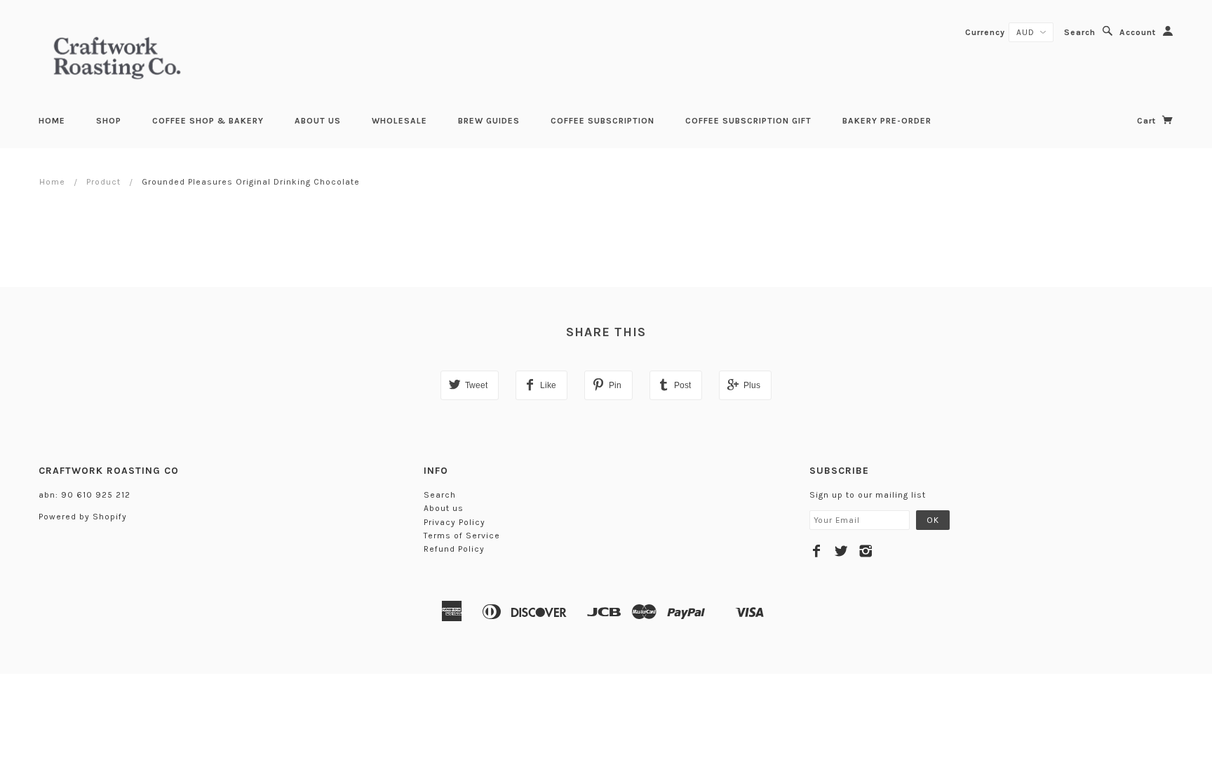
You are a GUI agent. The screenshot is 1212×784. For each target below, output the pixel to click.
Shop (108, 121)
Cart (1148, 121)
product (103, 182)
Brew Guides (489, 121)
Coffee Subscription (602, 121)
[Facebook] (816, 551)
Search (1080, 32)
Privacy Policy (454, 522)
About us (318, 121)
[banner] (117, 56)
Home (52, 121)
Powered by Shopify (83, 516)
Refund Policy (454, 549)
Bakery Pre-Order (886, 121)
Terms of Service (462, 535)
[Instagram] (865, 551)
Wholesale (399, 121)
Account (1137, 32)
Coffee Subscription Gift (748, 121)
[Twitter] (841, 551)
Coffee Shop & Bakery (208, 121)
